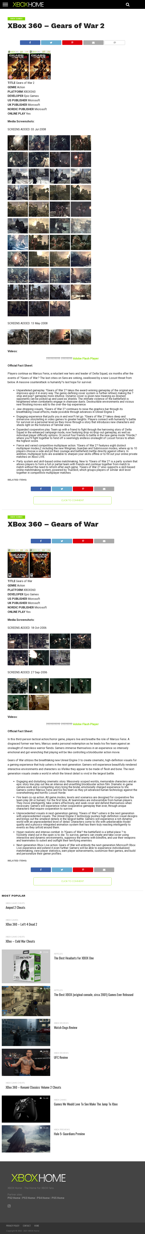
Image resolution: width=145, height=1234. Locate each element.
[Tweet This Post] (51, 41)
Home (36, 1225)
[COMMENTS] (114, 41)
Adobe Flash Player (86, 358)
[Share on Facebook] (30, 41)
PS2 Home (14, 1198)
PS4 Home (43, 1198)
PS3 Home (28, 1198)
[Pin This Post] (72, 41)
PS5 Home (58, 1198)
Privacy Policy (12, 1225)
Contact (27, 1225)
